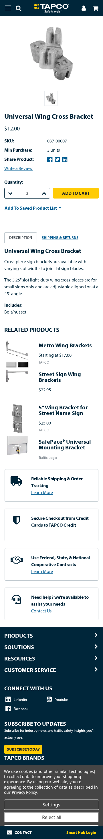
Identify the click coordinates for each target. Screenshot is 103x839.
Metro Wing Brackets (65, 345)
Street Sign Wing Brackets (60, 376)
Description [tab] (20, 237)
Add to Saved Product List (31, 208)
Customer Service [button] (30, 670)
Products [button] (18, 635)
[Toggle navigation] (8, 8)
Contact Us (41, 611)
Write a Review (18, 168)
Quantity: (13, 182)
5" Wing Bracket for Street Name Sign (63, 410)
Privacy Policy (24, 792)
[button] (16, 9)
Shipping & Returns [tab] (60, 237)
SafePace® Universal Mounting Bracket (65, 444)
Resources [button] (19, 658)
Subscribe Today (23, 749)
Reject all (51, 817)
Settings (51, 805)
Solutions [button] (19, 647)
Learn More (42, 492)
